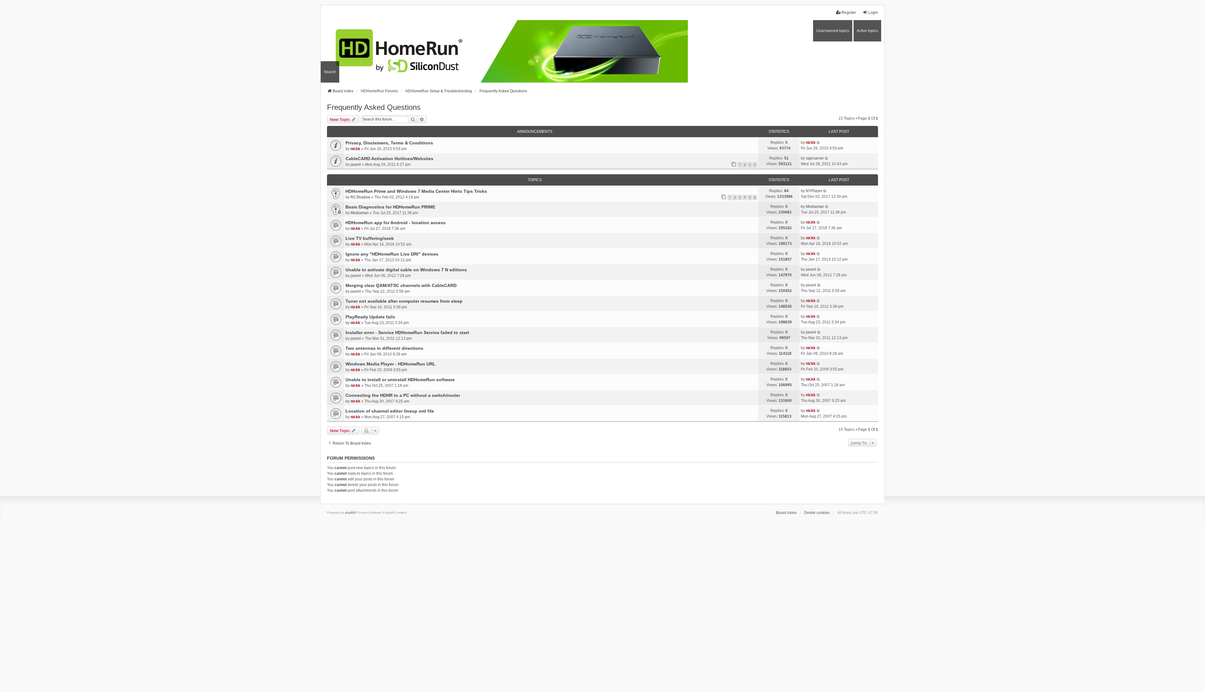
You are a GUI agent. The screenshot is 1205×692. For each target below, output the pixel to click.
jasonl (356, 164)
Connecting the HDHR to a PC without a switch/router (402, 395)
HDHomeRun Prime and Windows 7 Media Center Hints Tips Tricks (416, 191)
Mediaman (360, 213)
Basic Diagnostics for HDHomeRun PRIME (390, 206)
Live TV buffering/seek (369, 238)
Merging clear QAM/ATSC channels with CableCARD (401, 285)
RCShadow (360, 197)
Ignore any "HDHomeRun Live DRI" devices (391, 254)
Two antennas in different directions (384, 348)
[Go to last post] (819, 142)
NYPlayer (814, 191)
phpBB (350, 512)
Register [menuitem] (849, 12)
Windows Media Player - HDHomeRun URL (390, 363)
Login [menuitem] (873, 12)
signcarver (815, 158)
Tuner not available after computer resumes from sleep (404, 301)
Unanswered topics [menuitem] (832, 31)
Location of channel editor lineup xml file (389, 411)
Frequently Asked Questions (373, 107)
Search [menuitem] (330, 72)
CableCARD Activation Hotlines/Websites (389, 158)
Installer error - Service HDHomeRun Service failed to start (407, 332)
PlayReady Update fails (370, 316)
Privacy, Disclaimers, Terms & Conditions (389, 142)
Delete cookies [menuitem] (817, 513)
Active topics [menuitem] (867, 31)
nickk (355, 149)
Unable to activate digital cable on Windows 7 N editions (406, 269)
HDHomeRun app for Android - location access (395, 222)
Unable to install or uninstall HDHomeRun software (400, 379)
